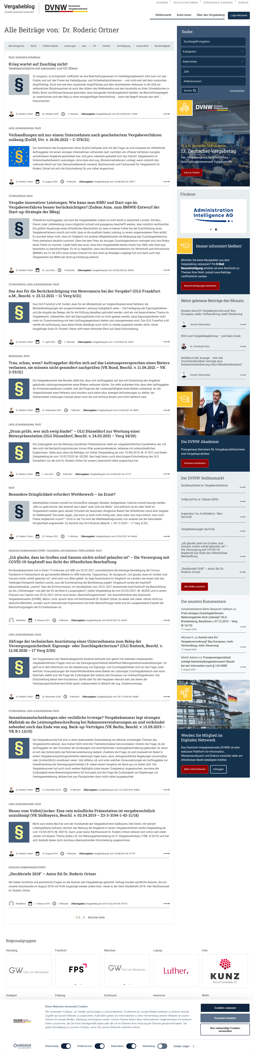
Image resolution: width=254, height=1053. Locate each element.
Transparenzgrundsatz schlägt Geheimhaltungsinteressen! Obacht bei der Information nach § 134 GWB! (207, 661)
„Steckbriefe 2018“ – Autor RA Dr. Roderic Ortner (52, 874)
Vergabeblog (19, 6)
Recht (33, 46)
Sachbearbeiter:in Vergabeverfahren (204, 485)
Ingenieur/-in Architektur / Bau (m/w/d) (201, 515)
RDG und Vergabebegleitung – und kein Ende (211, 336)
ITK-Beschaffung (17, 195)
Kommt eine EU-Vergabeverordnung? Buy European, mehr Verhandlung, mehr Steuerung (211, 312)
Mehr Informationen (194, 769)
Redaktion (21, 620)
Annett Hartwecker (200, 324)
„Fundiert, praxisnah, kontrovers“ (19, 12)
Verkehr (106, 46)
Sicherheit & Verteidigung (28, 57)
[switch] (100, 1046)
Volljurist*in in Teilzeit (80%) (199, 499)
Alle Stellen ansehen (194, 586)
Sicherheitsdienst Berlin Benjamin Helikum (207, 609)
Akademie (162, 2)
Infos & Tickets (192, 172)
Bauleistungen (16, 356)
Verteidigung (123, 46)
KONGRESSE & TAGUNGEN (218, 2)
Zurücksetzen (237, 90)
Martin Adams (189, 657)
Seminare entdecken (195, 463)
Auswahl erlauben (225, 1018)
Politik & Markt (50, 46)
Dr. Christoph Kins (199, 346)
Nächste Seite (96, 917)
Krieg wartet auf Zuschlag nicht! (38, 64)
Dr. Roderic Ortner (24, 114)
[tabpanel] (213, 218)
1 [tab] (211, 229)
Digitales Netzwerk (185, 2)
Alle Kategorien (16, 46)
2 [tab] (216, 229)
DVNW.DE (243, 2)
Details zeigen (182, 1046)
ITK (94, 46)
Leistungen (70, 46)
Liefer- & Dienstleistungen (21, 128)
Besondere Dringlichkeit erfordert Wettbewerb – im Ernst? (62, 494)
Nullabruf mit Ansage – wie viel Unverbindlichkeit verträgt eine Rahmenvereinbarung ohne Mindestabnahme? (211, 361)
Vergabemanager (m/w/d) (198, 529)
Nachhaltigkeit (162, 46)
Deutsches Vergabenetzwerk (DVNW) (27, 550)
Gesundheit (142, 46)
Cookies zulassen (225, 1007)
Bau (84, 46)
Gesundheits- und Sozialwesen (62, 550)
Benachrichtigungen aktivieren (200, 285)
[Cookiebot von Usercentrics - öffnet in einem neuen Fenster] (22, 1046)
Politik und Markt (86, 550)
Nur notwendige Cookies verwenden (225, 1029)
